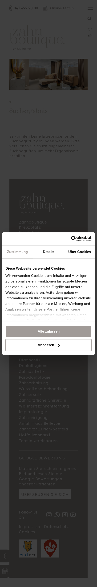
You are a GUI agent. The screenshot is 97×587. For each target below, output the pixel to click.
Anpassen (46, 345)
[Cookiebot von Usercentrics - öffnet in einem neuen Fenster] (71, 239)
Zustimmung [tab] (17, 252)
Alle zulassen (49, 331)
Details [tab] (48, 252)
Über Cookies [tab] (79, 252)
